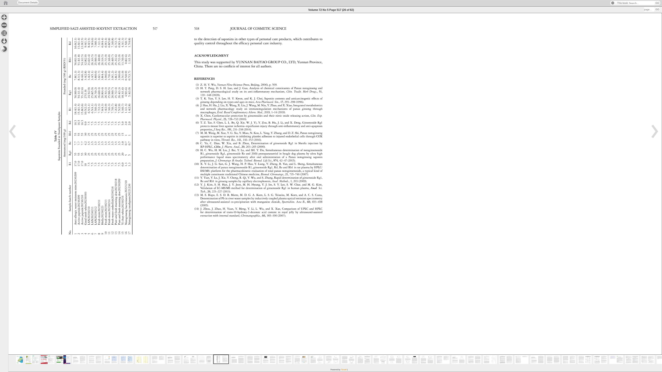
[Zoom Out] (4, 25)
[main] (335, 192)
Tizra (344, 370)
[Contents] (4, 33)
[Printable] (4, 48)
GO (657, 3)
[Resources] (4, 41)
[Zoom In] (4, 17)
